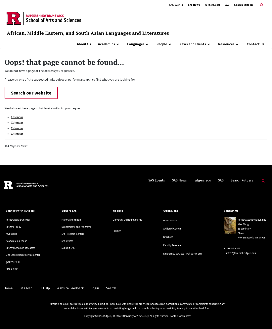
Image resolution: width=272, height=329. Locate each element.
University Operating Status (127, 219)
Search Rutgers (243, 5)
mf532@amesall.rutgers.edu (241, 253)
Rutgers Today (13, 226)
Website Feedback (70, 288)
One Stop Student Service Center (23, 254)
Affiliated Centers (172, 228)
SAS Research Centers (73, 233)
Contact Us (255, 44)
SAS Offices (67, 240)
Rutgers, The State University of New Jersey (126, 315)
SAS (227, 5)
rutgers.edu (212, 5)
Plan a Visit (12, 268)
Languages (135, 44)
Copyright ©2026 (93, 315)
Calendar (17, 117)
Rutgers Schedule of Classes (20, 247)
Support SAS (68, 247)
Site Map (26, 288)
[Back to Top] (263, 319)
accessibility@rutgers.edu (123, 308)
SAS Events (176, 5)
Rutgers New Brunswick (18, 219)
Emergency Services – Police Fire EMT (182, 253)
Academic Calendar (16, 240)
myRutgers (11, 233)
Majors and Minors (71, 219)
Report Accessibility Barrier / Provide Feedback (180, 308)
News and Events (192, 44)
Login (95, 288)
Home (8, 288)
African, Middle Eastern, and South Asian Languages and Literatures (88, 33)
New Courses (170, 220)
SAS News (194, 5)
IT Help (44, 288)
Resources (226, 44)
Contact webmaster (180, 315)
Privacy (117, 230)
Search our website (31, 93)
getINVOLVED (13, 261)
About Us (84, 44)
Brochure (168, 236)
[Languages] (147, 44)
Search (111, 288)
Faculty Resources (172, 245)
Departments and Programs (76, 226)
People (162, 44)
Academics (106, 44)
